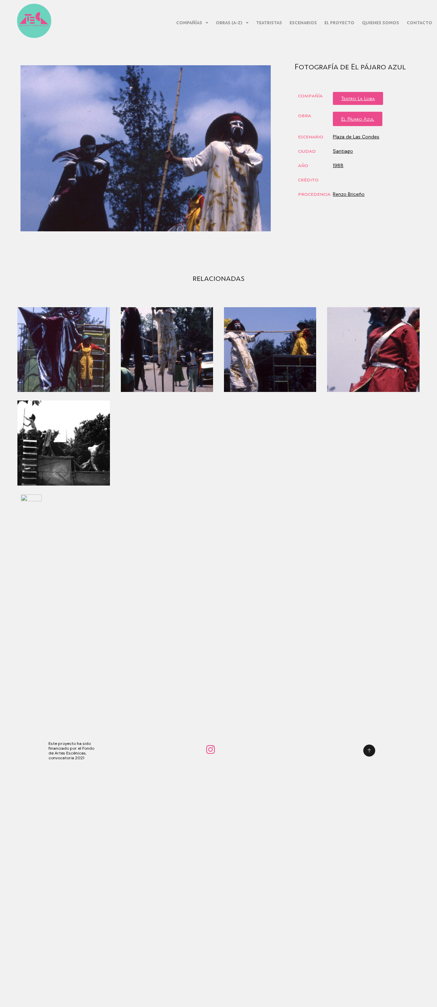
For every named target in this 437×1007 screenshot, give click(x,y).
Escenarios (303, 22)
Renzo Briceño (349, 194)
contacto (419, 22)
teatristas (269, 22)
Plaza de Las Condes (356, 137)
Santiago (343, 151)
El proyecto (339, 22)
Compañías (189, 22)
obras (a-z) (229, 22)
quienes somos (380, 22)
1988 (338, 165)
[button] (358, 98)
